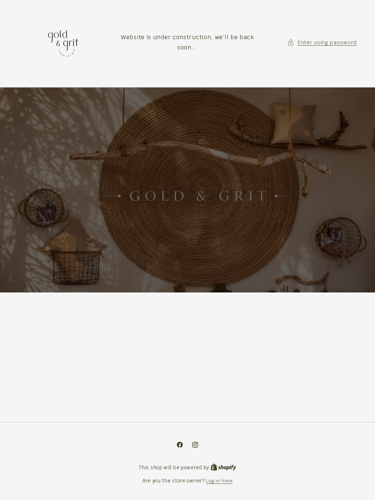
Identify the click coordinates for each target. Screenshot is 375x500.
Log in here (219, 481)
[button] (322, 42)
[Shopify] (223, 467)
